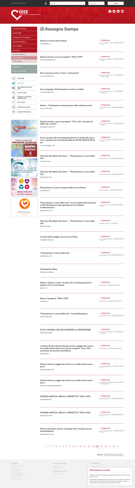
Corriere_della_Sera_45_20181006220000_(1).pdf (112, 75)
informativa (117, 483)
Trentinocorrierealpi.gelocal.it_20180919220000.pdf (112, 383)
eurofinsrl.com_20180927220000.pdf (112, 158)
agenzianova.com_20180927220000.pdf (112, 205)
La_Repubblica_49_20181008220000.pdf (112, 43)
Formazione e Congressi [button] (21, 37)
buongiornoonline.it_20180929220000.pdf (112, 124)
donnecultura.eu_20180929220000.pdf (112, 108)
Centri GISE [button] (17, 33)
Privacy (13, 479)
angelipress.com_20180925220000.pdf (112, 255)
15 (101, 446)
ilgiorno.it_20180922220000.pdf (110, 285)
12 (89, 446)
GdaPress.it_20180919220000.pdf (111, 301)
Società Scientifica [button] (19, 29)
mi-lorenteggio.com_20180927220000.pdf (112, 140)
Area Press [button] (16, 50)
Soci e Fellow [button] (17, 46)
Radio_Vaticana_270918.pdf (109, 223)
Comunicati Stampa (19, 54)
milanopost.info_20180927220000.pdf (112, 174)
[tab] (24, 29)
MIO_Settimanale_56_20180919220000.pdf (112, 332)
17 (109, 446)
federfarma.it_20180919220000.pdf (111, 348)
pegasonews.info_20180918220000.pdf (112, 415)
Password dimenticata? (18, 3)
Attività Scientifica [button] (19, 42)
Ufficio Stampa (17, 61)
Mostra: (100, 455)
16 (105, 446)
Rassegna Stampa (18, 58)
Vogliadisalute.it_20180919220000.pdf (112, 399)
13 (93, 446)
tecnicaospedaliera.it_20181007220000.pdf (112, 59)
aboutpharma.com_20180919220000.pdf (112, 431)
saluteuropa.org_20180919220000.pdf (112, 316)
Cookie (19, 479)
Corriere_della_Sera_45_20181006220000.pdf (112, 92)
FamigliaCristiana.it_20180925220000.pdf (112, 239)
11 (84, 446)
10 (80, 446)
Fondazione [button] (17, 67)
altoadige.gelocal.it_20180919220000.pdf (112, 367)
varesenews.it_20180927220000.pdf (112, 190)
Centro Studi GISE (19, 71)
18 (114, 446)
